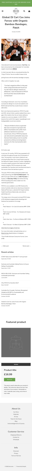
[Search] (24, 11)
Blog (16, 421)
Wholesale (16, 439)
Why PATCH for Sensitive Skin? (10, 283)
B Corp (16, 416)
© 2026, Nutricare (9, 466)
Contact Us (16, 437)
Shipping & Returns (16, 435)
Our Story (16, 412)
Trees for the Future (16, 419)
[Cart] (29, 11)
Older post (6, 246)
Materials (16, 414)
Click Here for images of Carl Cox (10, 228)
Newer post (26, 246)
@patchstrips (5, 233)
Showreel (16, 451)
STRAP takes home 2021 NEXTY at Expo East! (14, 256)
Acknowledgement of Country (16, 423)
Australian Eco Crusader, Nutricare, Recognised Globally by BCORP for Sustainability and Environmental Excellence (14, 292)
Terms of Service (16, 455)
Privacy (16, 453)
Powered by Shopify (21, 466)
